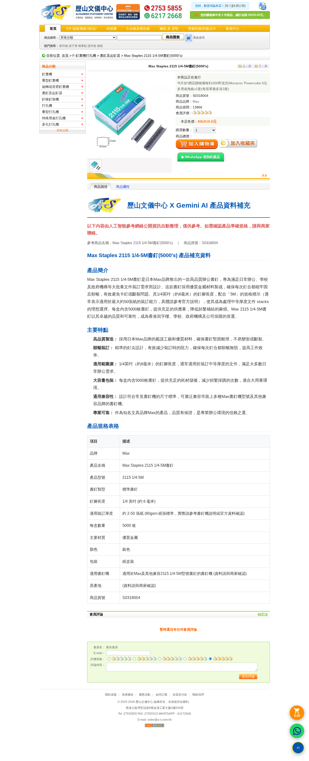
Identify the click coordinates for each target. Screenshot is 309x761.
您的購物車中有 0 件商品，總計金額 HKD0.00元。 (233, 15)
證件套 (92, 46)
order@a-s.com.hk (159, 719)
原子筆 (73, 46)
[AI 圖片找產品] (188, 38)
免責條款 (127, 694)
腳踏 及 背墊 (169, 28)
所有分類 (62, 130)
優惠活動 (144, 694)
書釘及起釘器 (110, 55)
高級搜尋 (199, 37)
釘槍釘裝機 (50, 99)
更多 (264, 175)
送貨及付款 (180, 694)
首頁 (53, 28)
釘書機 (47, 74)
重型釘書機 (50, 80)
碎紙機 (111, 28)
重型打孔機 (50, 112)
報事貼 (82, 46)
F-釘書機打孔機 (84, 55)
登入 (229, 5)
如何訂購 (161, 694)
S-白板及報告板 (138, 28)
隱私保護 (111, 694)
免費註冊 (239, 5)
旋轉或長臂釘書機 (55, 87)
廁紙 (100, 46)
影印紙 (63, 46)
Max (196, 101)
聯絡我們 (198, 694)
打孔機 (47, 105)
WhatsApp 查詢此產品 (202, 157)
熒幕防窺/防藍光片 (202, 28)
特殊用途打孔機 (54, 118)
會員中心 (232, 28)
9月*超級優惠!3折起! (81, 28)
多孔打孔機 (50, 124)
